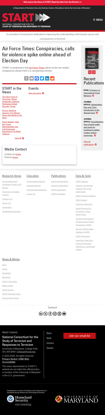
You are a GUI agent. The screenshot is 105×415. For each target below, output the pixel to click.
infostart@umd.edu (26, 352)
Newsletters (6, 273)
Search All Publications (59, 182)
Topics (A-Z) (6, 203)
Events (4, 269)
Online (18, 154)
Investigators (7, 207)
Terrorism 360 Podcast (10, 298)
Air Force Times (36, 68)
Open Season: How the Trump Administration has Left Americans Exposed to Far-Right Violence (11, 128)
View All (18, 138)
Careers (13, 332)
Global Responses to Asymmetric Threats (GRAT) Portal (83, 212)
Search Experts (8, 290)
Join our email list (79, 335)
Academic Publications (59, 186)
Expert (15, 157)
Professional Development (36, 190)
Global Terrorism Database (86, 196)
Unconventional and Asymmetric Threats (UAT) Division (11, 185)
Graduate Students (34, 186)
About (5, 332)
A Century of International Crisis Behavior (92, 93)
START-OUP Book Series (11, 294)
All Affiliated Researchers (11, 212)
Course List (31, 194)
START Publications (58, 190)
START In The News (9, 282)
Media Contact (7, 286)
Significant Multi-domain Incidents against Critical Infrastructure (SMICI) (85, 222)
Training (93, 52)
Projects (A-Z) (7, 199)
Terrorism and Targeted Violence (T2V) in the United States (84, 189)
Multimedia (6, 277)
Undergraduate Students (36, 182)
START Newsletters (58, 194)
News (4, 265)
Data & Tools (83, 175)
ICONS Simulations (83, 236)
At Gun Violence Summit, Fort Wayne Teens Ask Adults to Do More (12, 114)
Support (49, 347)
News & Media (11, 259)
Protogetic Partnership (84, 204)
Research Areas (11, 175)
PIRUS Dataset (81, 200)
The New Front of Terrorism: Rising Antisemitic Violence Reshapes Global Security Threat (10, 101)
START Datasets (82, 182)
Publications (58, 175)
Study (48, 337)
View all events (34, 93)
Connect (50, 342)
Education (33, 175)
